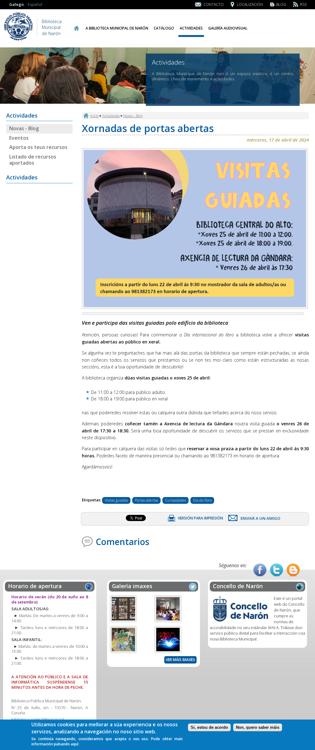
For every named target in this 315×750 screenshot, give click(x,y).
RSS (303, 4)
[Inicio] (18, 40)
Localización (250, 4)
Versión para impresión (200, 518)
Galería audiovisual (227, 28)
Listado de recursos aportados (32, 159)
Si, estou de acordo (209, 727)
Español (35, 4)
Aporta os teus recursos (38, 147)
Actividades (191, 28)
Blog (281, 4)
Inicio (76, 28)
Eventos (19, 137)
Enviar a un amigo (260, 518)
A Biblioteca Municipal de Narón (117, 28)
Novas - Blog (24, 128)
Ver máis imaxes (180, 659)
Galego (16, 4)
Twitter (276, 570)
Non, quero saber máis (257, 727)
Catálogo (164, 28)
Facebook (259, 570)
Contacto (213, 4)
